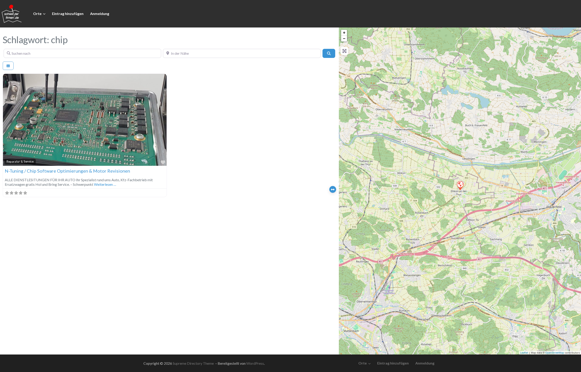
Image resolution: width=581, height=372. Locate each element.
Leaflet (524, 352)
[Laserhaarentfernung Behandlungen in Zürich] (11, 13)
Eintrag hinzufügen (68, 13)
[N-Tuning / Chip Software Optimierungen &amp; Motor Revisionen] (460, 185)
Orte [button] (37, 13)
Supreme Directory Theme (193, 363)
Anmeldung (99, 13)
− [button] (344, 38)
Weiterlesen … (105, 184)
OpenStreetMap (554, 352)
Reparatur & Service (20, 161)
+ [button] (344, 32)
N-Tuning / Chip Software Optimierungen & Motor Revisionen (67, 171)
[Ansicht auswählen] (8, 66)
